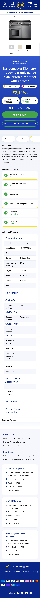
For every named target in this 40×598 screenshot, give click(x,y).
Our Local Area (15, 456)
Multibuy (25, 460)
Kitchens (6, 442)
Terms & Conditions (17, 442)
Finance (21, 438)
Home (3, 16)
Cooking (11, 16)
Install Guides (8, 460)
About (5, 438)
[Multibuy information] (35, 123)
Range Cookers (23, 16)
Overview (8, 139)
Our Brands (13, 438)
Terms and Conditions (12, 572)
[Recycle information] (35, 100)
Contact (28, 438)
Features (23, 139)
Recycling (17, 460)
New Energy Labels (29, 456)
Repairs (32, 460)
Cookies (26, 572)
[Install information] (17, 100)
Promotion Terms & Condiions (14, 446)
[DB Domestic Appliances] (20, 5)
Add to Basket (20, 114)
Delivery (6, 456)
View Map (25, 475)
